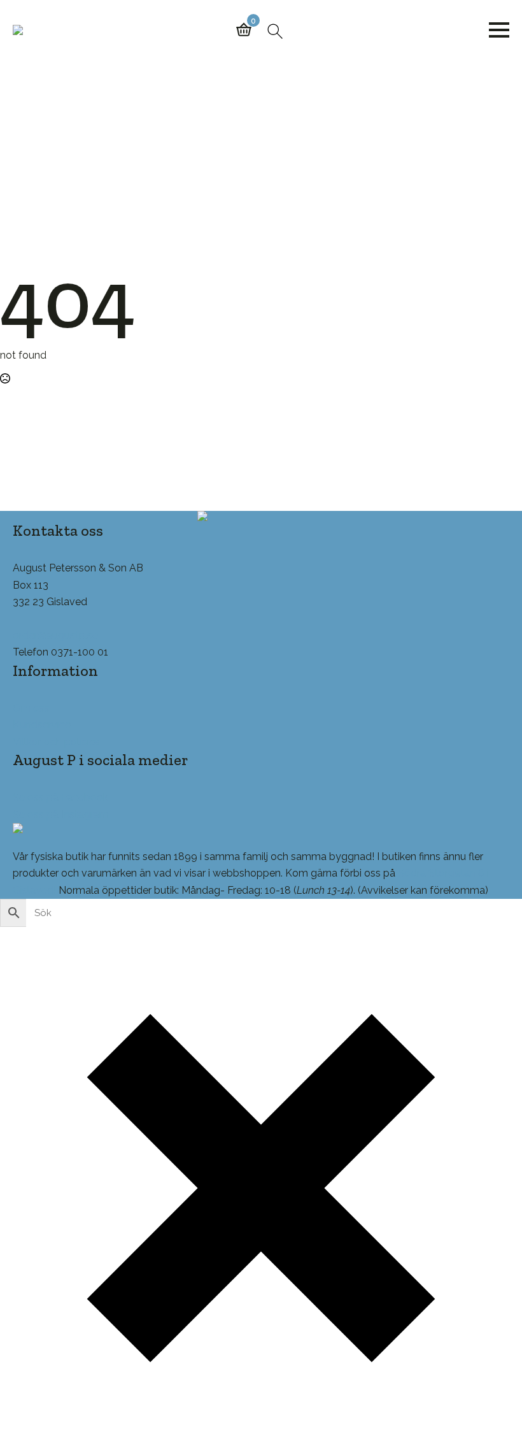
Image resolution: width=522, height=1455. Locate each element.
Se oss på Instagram (61, 814)
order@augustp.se (55, 635)
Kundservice (42, 725)
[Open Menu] (499, 30)
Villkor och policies (56, 742)
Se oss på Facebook (60, 797)
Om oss (31, 708)
